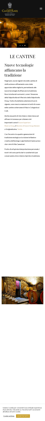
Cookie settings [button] (8, 416)
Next (42, 32)
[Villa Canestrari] (10, 8)
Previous (2, 32)
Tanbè (19, 129)
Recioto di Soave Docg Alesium (28, 126)
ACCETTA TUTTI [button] (23, 416)
